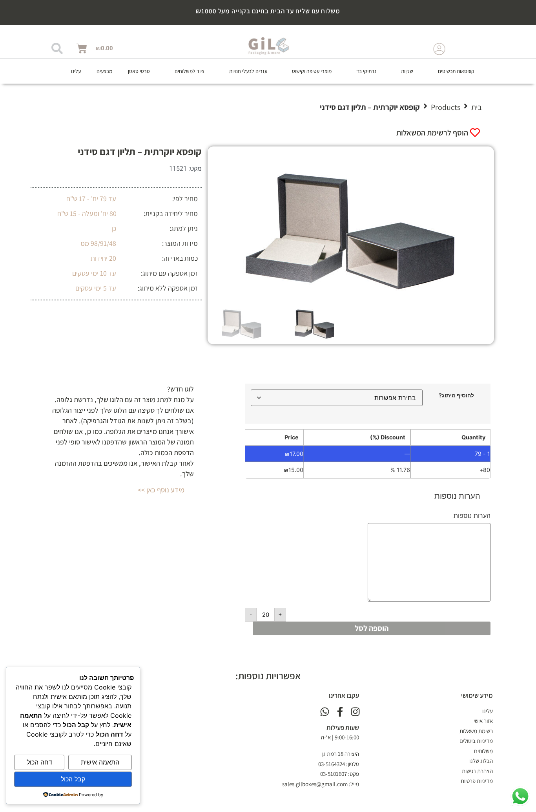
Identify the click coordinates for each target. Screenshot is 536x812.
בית (476, 107)
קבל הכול (73, 779)
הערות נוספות (472, 515)
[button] (451, 71)
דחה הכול (39, 762)
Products (445, 107)
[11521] (351, 224)
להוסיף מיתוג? (456, 395)
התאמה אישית (100, 762)
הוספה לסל (371, 628)
